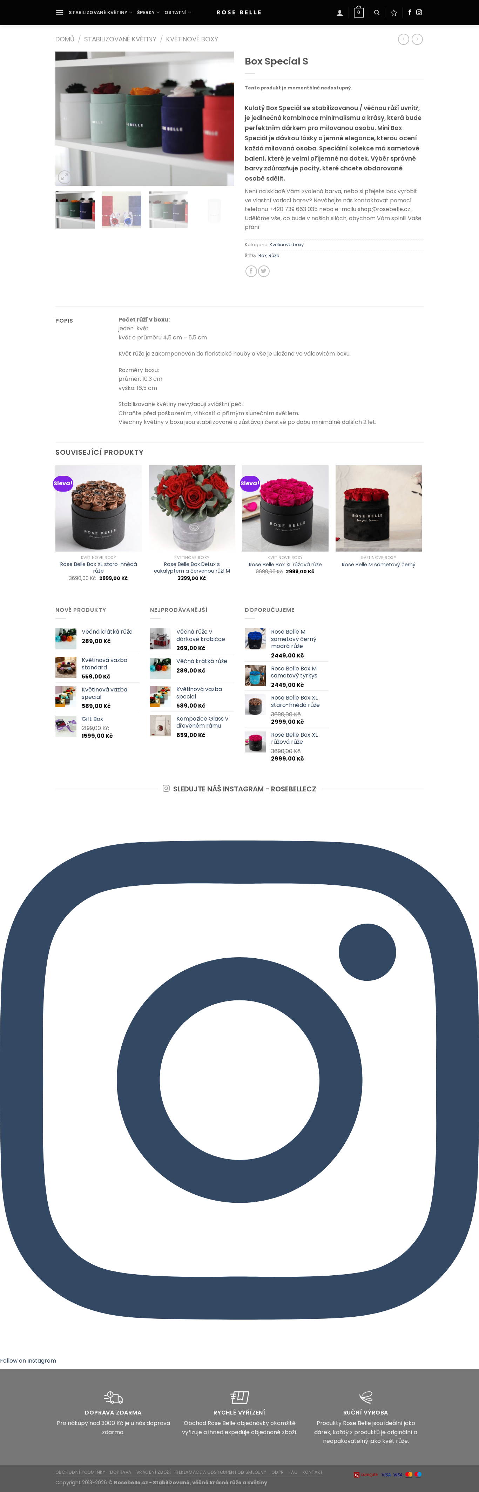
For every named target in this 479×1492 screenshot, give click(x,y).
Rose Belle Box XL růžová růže (285, 564)
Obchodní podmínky (80, 1472)
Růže (274, 255)
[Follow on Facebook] (410, 12)
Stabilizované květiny (98, 12)
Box (262, 255)
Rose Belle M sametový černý (379, 564)
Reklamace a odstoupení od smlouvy (221, 1472)
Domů (64, 39)
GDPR (277, 1472)
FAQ (293, 1472)
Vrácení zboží (153, 1472)
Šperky (146, 12)
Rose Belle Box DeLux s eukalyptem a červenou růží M (192, 567)
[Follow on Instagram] (419, 12)
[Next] (222, 118)
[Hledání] (376, 12)
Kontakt (313, 1472)
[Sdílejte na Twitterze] (264, 271)
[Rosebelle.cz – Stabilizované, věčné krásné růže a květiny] (239, 12)
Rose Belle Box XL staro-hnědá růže (98, 567)
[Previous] (67, 118)
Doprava (120, 1472)
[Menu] (59, 12)
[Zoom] (65, 177)
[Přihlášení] (339, 12)
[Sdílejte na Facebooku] (251, 271)
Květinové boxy (192, 39)
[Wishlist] (393, 12)
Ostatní (175, 12)
